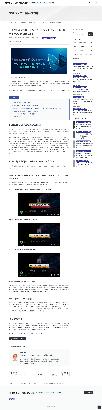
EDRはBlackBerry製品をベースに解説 (28, 111)
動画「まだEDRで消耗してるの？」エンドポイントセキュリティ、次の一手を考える (38, 108)
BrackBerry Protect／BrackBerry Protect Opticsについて (24, 334)
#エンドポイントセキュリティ (16, 41)
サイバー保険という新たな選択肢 (27, 114)
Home (10, 22)
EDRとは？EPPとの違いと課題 (22, 102)
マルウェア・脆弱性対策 (20, 22)
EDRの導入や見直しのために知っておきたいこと (27, 105)
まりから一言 (17, 117)
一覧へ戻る (39, 374)
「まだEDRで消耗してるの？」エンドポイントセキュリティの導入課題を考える (47, 22)
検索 (90, 34)
